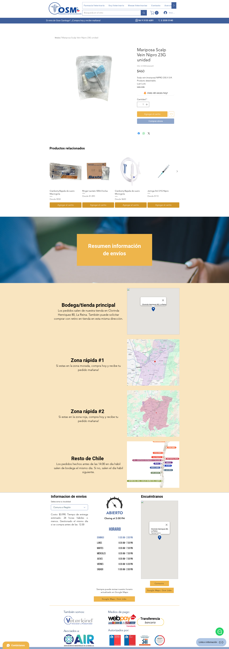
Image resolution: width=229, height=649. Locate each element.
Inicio (57, 37)
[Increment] (147, 104)
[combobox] (69, 507)
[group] (114, 181)
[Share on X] (148, 133)
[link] (154, 13)
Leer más (141, 86)
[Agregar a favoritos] (171, 114)
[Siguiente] (177, 171)
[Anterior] (51, 171)
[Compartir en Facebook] (138, 133)
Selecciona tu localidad (61, 502)
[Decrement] (139, 104)
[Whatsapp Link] (219, 632)
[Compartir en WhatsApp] (143, 133)
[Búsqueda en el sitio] (144, 12)
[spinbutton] (143, 104)
